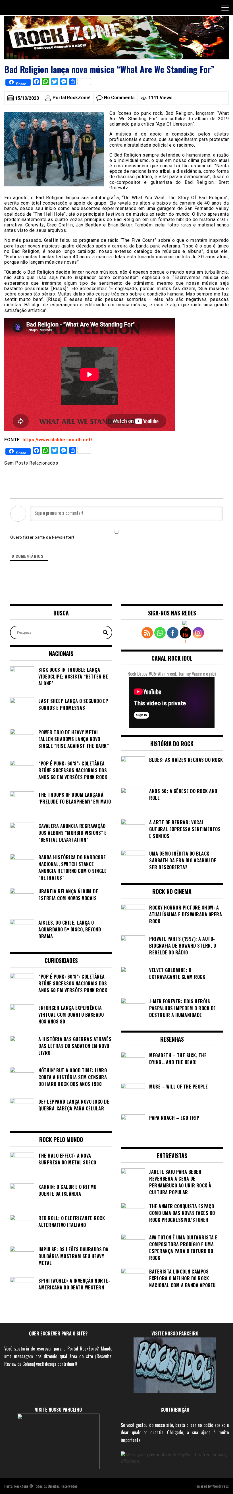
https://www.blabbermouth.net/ (57, 439)
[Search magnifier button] (105, 632)
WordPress (220, 1486)
